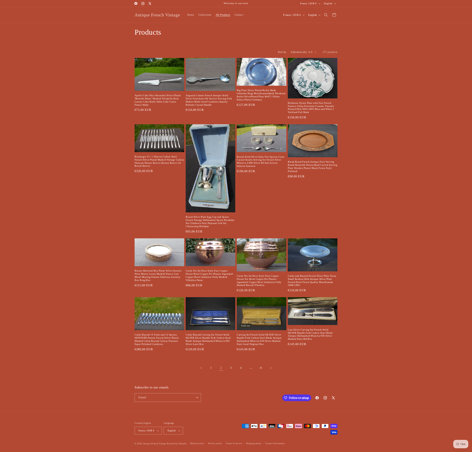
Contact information (275, 443)
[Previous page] (201, 368)
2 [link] (221, 367)
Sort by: (282, 52)
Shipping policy (254, 443)
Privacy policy (215, 443)
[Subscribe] (197, 397)
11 (261, 367)
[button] (326, 15)
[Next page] (271, 368)
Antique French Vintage (154, 443)
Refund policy (197, 443)
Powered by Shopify (177, 443)
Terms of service (234, 443)
